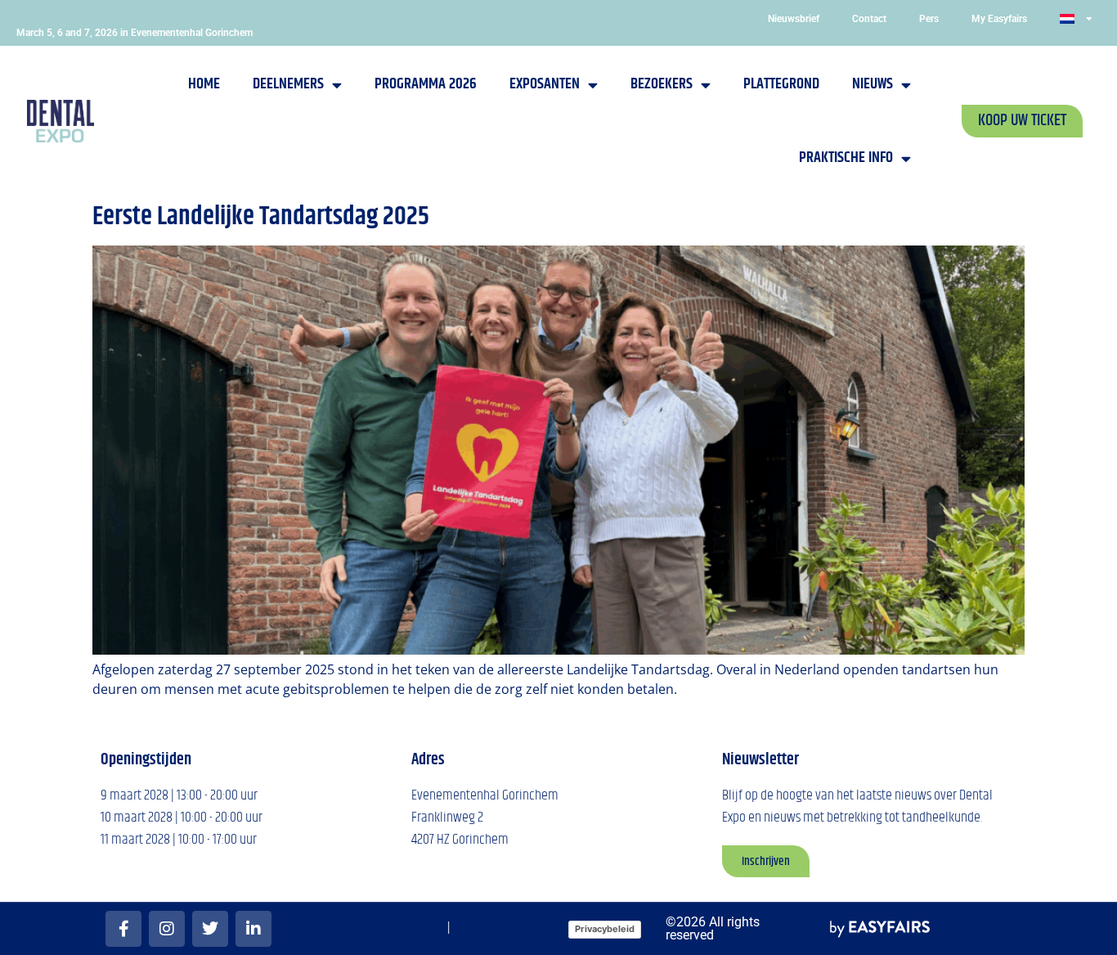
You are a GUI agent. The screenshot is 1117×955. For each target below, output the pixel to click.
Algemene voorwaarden (390, 928)
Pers (929, 19)
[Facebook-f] (123, 929)
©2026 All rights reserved (713, 928)
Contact (869, 19)
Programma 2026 (426, 84)
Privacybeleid (605, 929)
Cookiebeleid (480, 928)
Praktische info (846, 157)
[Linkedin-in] (253, 929)
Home (204, 84)
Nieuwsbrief (793, 19)
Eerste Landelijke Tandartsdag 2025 (260, 216)
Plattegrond (781, 84)
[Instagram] (167, 929)
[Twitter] (210, 929)
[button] (1022, 121)
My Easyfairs (999, 19)
